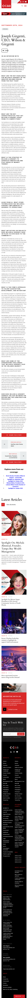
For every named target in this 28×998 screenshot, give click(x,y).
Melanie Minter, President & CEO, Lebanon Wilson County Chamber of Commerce (15, 484)
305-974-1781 (6, 949)
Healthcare (5, 832)
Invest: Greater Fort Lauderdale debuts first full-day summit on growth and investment (7, 912)
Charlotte (5, 765)
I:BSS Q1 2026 (18, 857)
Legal (4, 838)
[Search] (22, 5)
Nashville (5, 783)
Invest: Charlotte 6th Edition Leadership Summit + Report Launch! (19, 831)
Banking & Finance (7, 822)
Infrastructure (6, 834)
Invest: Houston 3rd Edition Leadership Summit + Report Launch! (19, 844)
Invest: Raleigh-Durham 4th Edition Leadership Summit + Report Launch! (20, 838)
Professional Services (8, 836)
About (4, 977)
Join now (21, 734)
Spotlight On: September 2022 (15, 479)
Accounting (5, 818)
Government (6, 830)
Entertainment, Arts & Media (8, 827)
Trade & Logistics (7, 854)
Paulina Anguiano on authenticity (19, 878)
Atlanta (4, 761)
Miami (4, 779)
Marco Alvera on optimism (18, 875)
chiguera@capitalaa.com (9, 947)
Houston (5, 775)
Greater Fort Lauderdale (6, 770)
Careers (5, 983)
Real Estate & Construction (6, 841)
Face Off (5, 812)
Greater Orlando (6, 773)
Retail (4, 844)
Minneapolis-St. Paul (7, 781)
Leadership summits (7, 810)
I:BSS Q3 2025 (18, 862)
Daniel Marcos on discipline (19, 871)
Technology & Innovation (6, 849)
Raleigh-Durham (6, 793)
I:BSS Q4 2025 (18, 860)
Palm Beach (6, 787)
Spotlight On (6, 808)
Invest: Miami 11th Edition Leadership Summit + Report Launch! (19, 818)
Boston (4, 763)
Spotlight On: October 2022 (15, 488)
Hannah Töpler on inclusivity (19, 882)
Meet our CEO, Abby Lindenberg (10, 989)
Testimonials (6, 981)
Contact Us (5, 979)
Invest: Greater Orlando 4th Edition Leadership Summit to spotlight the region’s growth (8, 904)
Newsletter (5, 985)
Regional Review (7, 814)
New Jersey (5, 785)
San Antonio (6, 796)
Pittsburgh (5, 791)
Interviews (5, 29)
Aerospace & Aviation (8, 820)
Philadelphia (6, 789)
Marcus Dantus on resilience (19, 886)
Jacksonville (6, 777)
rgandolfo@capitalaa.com (9, 959)
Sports (4, 846)
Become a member (7, 987)
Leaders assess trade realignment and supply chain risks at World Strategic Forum (8, 936)
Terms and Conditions (17, 737)
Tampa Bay (5, 800)
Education (5, 824)
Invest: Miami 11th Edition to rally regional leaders (7, 898)
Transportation (6, 856)
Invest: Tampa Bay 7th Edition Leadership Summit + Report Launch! (20, 825)
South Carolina (6, 798)
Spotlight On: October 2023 (15, 481)
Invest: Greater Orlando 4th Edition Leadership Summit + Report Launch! (20, 812)
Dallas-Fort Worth (7, 767)
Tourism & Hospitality (8, 851)
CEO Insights (6, 816)
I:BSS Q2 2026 (18, 855)
